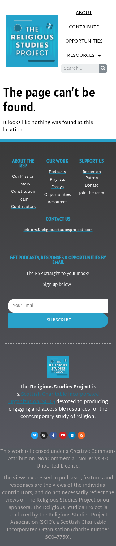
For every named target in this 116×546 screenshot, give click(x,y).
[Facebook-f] (53, 435)
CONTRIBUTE (84, 27)
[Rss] (81, 435)
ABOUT (84, 13)
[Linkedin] (72, 435)
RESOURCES (81, 56)
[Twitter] (34, 435)
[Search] (103, 68)
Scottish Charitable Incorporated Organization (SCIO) (53, 398)
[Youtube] (63, 435)
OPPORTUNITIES (84, 41)
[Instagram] (44, 435)
